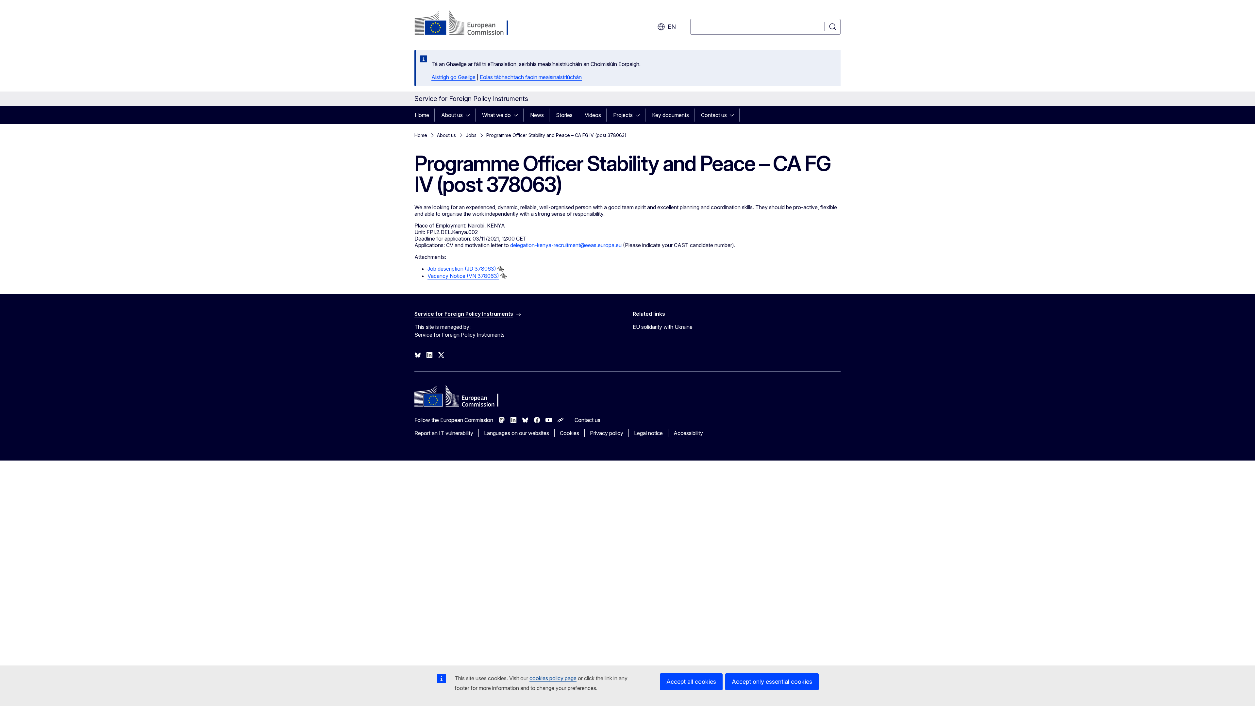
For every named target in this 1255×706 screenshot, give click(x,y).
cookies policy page (553, 678)
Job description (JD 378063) (461, 268)
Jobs (471, 135)
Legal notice (648, 433)
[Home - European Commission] (467, 23)
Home (422, 115)
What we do (496, 115)
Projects (623, 115)
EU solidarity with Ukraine (663, 327)
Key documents (670, 115)
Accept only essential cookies (772, 681)
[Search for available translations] (500, 269)
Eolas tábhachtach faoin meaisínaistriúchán (531, 77)
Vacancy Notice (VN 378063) (463, 276)
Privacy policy (606, 433)
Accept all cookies (691, 681)
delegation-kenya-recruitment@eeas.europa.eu (566, 245)
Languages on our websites (516, 433)
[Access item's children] (469, 115)
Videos (593, 115)
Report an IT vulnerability (443, 433)
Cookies (569, 433)
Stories (564, 115)
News (537, 115)
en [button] (672, 26)
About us (452, 115)
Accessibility (688, 433)
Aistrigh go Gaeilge (453, 77)
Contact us (714, 115)
